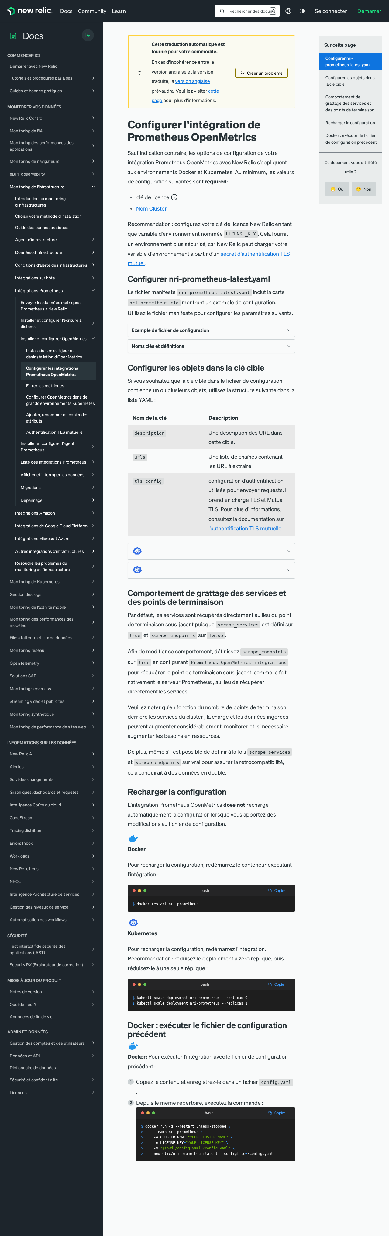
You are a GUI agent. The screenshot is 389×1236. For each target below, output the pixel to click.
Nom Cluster (151, 208)
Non (363, 189)
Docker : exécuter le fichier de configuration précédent (351, 138)
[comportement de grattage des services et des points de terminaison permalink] (226, 601)
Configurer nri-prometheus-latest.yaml (347, 61)
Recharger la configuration (350, 122)
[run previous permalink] (170, 1034)
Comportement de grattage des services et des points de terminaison (349, 103)
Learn (119, 10)
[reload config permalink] (231, 791)
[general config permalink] (275, 278)
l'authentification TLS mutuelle (244, 528)
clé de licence (152, 196)
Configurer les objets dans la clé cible (350, 81)
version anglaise (192, 81)
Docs (66, 10)
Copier (279, 890)
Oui (337, 189)
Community (92, 10)
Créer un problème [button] (265, 73)
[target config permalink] (269, 367)
